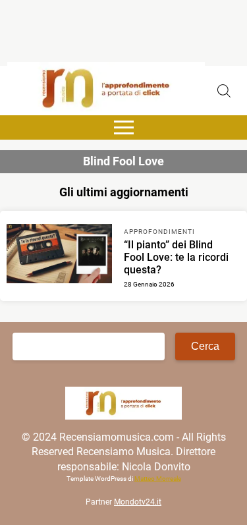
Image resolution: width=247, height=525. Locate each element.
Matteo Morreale (157, 478)
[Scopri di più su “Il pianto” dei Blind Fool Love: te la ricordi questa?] (59, 255)
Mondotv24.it (137, 502)
